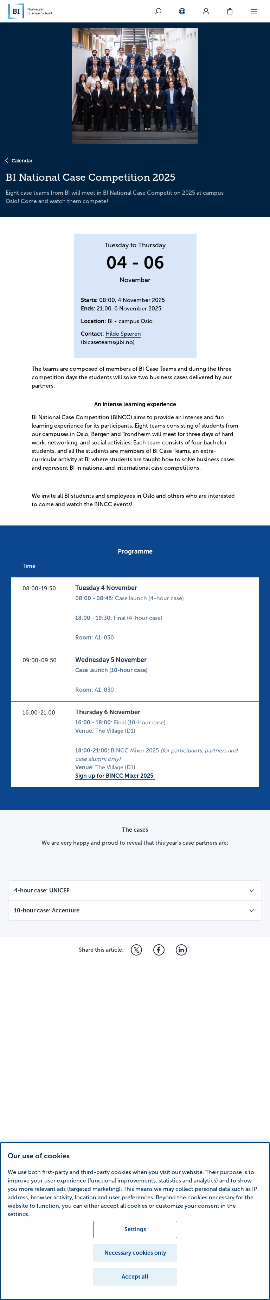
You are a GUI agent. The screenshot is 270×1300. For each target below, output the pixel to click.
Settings (135, 1229)
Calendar (22, 160)
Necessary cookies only (135, 1253)
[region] (135, 1221)
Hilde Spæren (123, 334)
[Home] (30, 11)
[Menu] (254, 11)
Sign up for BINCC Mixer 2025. (115, 776)
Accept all (135, 1277)
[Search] (158, 11)
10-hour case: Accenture (46, 910)
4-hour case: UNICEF (41, 890)
